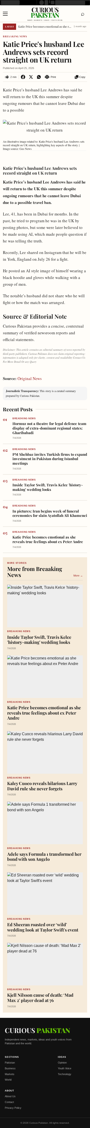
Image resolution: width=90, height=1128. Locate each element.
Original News (30, 378)
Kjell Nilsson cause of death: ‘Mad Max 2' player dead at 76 (40, 998)
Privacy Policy (13, 1107)
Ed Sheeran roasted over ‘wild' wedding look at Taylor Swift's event (42, 927)
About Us (10, 1096)
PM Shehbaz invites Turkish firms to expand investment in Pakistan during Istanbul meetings (49, 459)
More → (78, 575)
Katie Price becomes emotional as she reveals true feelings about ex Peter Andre (45, 26)
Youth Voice (64, 1068)
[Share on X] (30, 77)
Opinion (62, 1062)
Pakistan (10, 1062)
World (8, 1079)
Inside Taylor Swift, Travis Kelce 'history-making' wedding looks (47, 487)
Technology (64, 1074)
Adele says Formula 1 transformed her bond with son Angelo (44, 857)
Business (10, 1068)
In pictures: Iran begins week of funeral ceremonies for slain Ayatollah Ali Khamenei (49, 513)
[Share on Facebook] (22, 77)
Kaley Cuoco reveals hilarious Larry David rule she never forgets (42, 786)
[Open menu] (7, 13)
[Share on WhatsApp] (38, 77)
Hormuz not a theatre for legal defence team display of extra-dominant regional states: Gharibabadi (49, 428)
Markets (9, 1074)
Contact (9, 1102)
